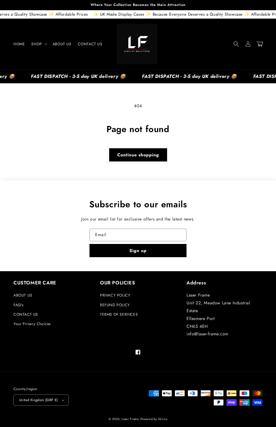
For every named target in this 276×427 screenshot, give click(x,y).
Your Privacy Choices (32, 323)
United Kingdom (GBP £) (38, 399)
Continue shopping (138, 155)
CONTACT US (25, 314)
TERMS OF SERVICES (119, 314)
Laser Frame (130, 419)
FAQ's (18, 305)
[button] (38, 44)
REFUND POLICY (115, 305)
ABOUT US (22, 295)
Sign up (138, 250)
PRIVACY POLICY (115, 295)
